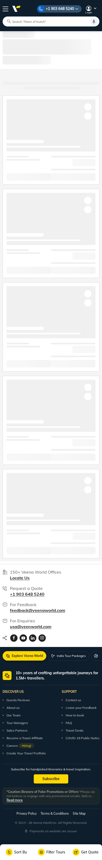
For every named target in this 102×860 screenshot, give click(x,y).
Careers (19, 746)
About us (13, 708)
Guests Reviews (18, 700)
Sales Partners (17, 730)
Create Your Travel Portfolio (26, 753)
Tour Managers (17, 723)
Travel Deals (74, 730)
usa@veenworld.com (30, 626)
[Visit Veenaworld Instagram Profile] (42, 638)
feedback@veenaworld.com (37, 610)
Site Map (79, 813)
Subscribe (51, 778)
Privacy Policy (26, 813)
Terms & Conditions (55, 813)
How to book (75, 715)
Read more (15, 800)
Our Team (14, 715)
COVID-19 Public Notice (83, 738)
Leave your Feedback (81, 708)
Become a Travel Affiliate (25, 738)
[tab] (24, 656)
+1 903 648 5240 (60, 8)
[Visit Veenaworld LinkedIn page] (32, 638)
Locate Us (20, 577)
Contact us (73, 700)
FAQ (69, 723)
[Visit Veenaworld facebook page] (14, 638)
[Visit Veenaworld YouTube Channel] (23, 638)
